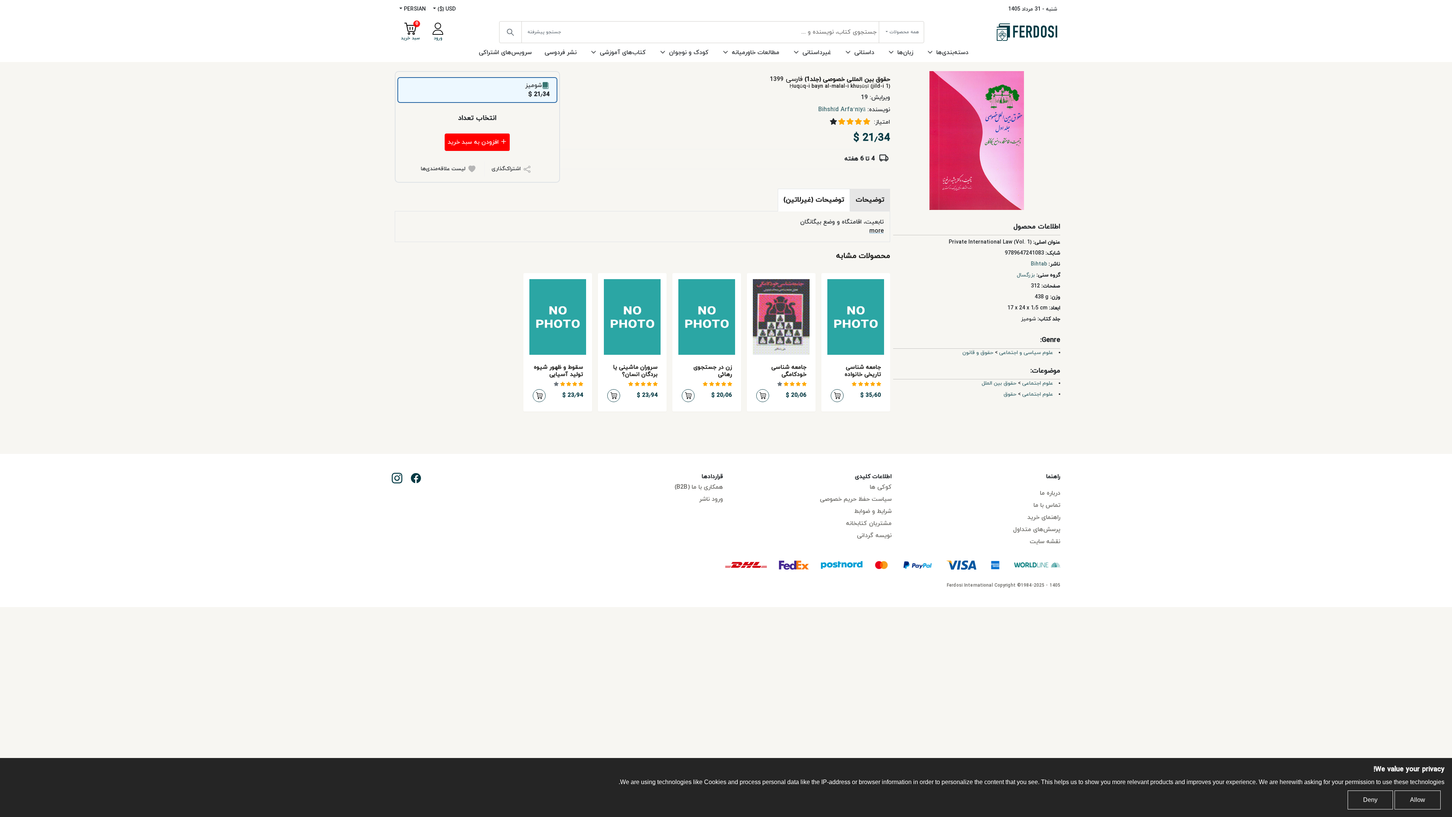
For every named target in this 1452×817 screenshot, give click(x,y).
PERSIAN (414, 9)
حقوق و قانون (977, 352)
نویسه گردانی (874, 535)
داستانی (864, 52)
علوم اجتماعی (1037, 383)
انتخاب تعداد (477, 118)
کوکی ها (881, 487)
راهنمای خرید (1043, 517)
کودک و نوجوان (689, 52)
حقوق (1010, 394)
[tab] (870, 200)
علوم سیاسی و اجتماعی (1026, 352)
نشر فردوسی (560, 52)
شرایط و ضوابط (873, 511)
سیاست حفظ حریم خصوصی (856, 499)
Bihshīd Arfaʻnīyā (842, 110)
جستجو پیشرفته (544, 32)
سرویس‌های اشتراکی (505, 52)
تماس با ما (1046, 505)
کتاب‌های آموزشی (623, 52)
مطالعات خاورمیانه (755, 52)
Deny (1370, 800)
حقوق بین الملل (999, 383)
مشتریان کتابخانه (869, 523)
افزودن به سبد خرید (474, 142)
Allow (1417, 800)
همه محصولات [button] (903, 32)
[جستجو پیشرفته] (511, 32)
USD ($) (446, 9)
